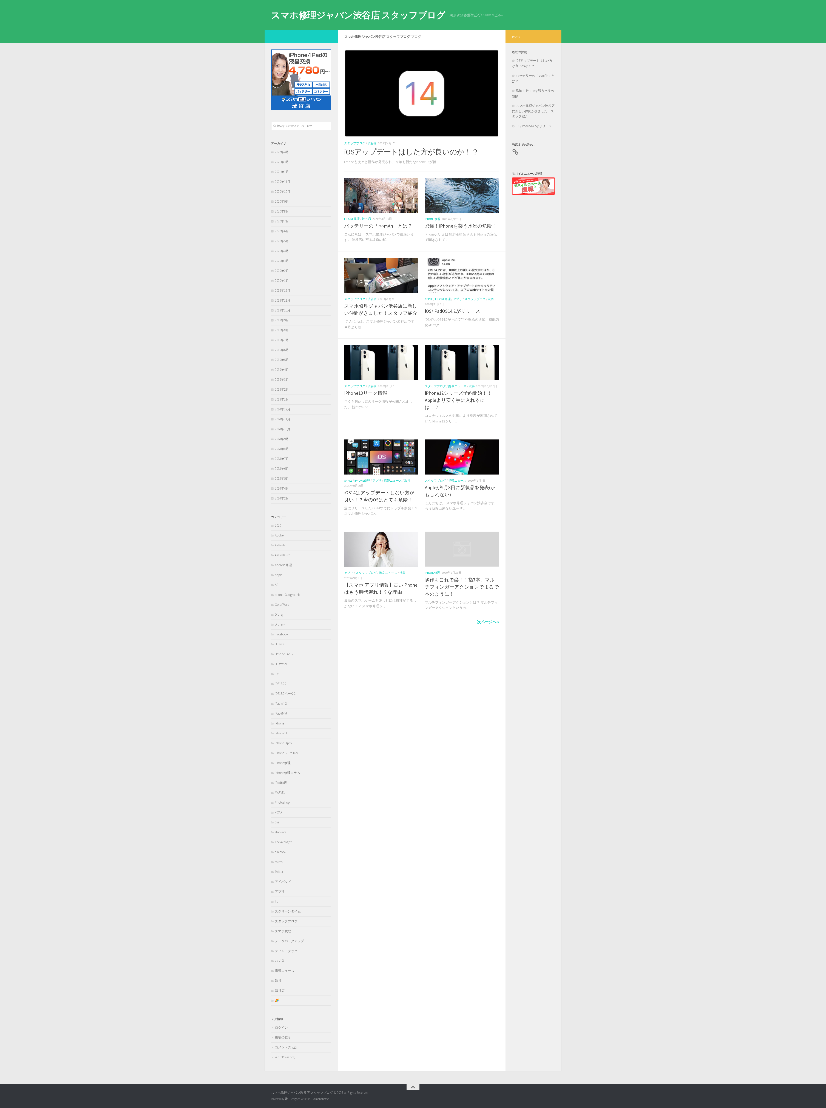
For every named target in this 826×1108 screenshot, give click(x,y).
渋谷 (491, 299)
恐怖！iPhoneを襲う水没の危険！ (460, 226)
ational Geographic (287, 595)
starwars (280, 832)
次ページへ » (488, 621)
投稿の (282, 1037)
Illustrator (281, 664)
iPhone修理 (352, 219)
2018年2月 (282, 498)
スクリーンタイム (288, 911)
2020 (278, 525)
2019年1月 (282, 399)
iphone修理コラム (287, 773)
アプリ (457, 299)
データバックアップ (289, 941)
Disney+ (280, 624)
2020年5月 (282, 241)
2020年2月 (282, 271)
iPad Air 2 (281, 703)
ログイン (281, 1027)
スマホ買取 (283, 931)
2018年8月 (282, 449)
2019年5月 (282, 360)
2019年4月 (282, 370)
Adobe (279, 535)
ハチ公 (280, 961)
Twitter (279, 872)
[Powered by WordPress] (286, 1098)
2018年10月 (282, 429)
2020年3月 (282, 261)
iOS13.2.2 (281, 684)
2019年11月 (282, 300)
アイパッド (283, 882)
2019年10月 (282, 310)
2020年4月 (282, 251)
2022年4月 (282, 152)
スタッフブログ (354, 143)
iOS (277, 674)
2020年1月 (282, 281)
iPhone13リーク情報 (365, 393)
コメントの (285, 1047)
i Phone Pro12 (284, 654)
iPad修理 (281, 713)
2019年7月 (282, 340)
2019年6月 (282, 350)
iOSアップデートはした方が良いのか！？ (411, 151)
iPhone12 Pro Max (286, 753)
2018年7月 (282, 459)
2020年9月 (282, 201)
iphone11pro (283, 743)
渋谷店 (372, 143)
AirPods (280, 545)
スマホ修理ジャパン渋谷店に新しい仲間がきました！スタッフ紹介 (533, 111)
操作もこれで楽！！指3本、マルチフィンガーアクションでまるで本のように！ (462, 587)
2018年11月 (282, 419)
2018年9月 (282, 439)
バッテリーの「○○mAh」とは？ (378, 226)
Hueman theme (320, 1099)
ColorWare (282, 605)
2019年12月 (282, 290)
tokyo (279, 862)
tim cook (280, 852)
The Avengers (283, 842)
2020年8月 (282, 211)
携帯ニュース (457, 386)
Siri (277, 822)
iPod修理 (281, 783)
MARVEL (280, 793)
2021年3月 (282, 162)
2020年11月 (282, 182)
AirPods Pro (282, 555)
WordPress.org (284, 1057)
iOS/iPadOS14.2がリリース (452, 311)
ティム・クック (286, 951)
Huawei (280, 644)
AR (276, 585)
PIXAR (278, 812)
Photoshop (282, 802)
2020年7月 (282, 221)
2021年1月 (282, 172)
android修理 (283, 565)
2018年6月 (282, 469)
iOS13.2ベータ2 (285, 694)
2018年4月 (282, 488)
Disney (279, 614)
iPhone (279, 723)
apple (429, 299)
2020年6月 (282, 231)
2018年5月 (282, 478)
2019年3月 (282, 380)
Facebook (281, 634)
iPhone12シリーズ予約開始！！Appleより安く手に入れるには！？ (458, 400)
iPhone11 (281, 733)
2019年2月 (282, 389)
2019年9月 (282, 320)
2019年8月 (282, 330)
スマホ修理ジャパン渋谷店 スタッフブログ (358, 15)
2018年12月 (282, 409)
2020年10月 (282, 192)
